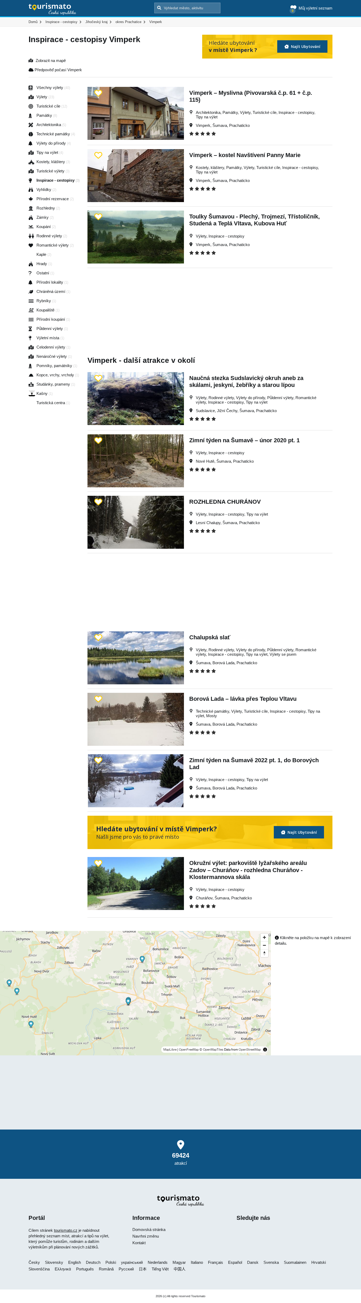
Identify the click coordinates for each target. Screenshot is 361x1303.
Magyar (179, 1262)
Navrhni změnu (145, 1236)
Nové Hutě (205, 461)
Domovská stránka (148, 1229)
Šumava (219, 125)
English (74, 1262)
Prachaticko (239, 125)
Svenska (271, 1262)
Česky (34, 1262)
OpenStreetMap (250, 1049)
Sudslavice (205, 410)
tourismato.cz (65, 1230)
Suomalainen (295, 1262)
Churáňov (204, 898)
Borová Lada (223, 663)
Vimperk (203, 125)
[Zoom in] (264, 937)
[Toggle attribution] (265, 1049)
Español (235, 1262)
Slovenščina (39, 1269)
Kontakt (139, 1242)
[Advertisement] (209, 305)
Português (85, 1269)
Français (215, 1262)
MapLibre (170, 1049)
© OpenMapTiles (211, 1049)
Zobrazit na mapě (51, 61)
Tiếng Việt (160, 1269)
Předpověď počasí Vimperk (58, 70)
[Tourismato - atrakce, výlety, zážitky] (52, 9)
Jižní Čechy (227, 410)
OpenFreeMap (189, 1049)
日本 (143, 1269)
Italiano (197, 1262)
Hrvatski (318, 1262)
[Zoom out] (264, 945)
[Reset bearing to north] (264, 953)
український (132, 1262)
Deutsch (93, 1262)
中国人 (180, 1269)
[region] (135, 993)
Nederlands (158, 1262)
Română (106, 1269)
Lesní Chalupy (208, 522)
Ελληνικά (63, 1269)
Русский (126, 1269)
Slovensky (54, 1262)
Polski (110, 1262)
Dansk (252, 1262)
